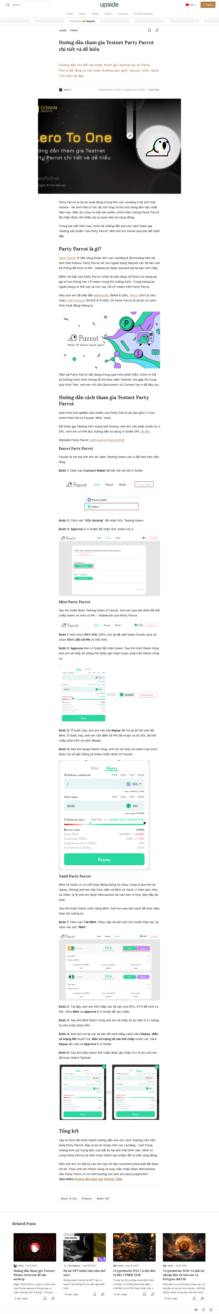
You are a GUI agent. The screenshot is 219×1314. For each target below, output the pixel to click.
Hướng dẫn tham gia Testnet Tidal (98, 1179)
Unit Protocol (76, 300)
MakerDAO (101, 295)
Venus (133, 295)
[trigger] (27, 4)
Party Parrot (67, 258)
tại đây (145, 431)
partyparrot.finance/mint (107, 440)
